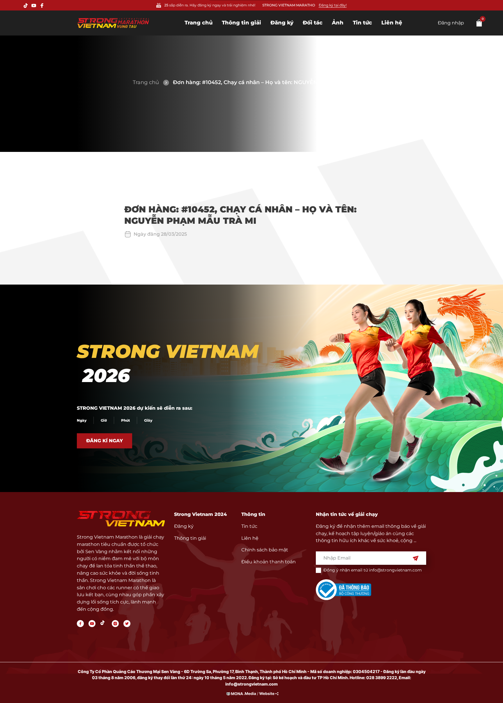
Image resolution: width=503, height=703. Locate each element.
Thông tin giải (241, 22)
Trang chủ (198, 22)
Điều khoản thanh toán (268, 561)
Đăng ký (281, 22)
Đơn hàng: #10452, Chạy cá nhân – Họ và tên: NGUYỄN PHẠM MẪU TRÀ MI (272, 82)
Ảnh (337, 22)
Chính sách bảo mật (264, 550)
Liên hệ (391, 22)
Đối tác (313, 22)
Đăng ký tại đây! (333, 5)
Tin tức (362, 22)
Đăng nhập (451, 23)
